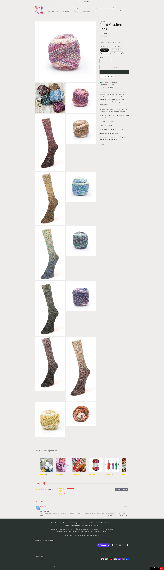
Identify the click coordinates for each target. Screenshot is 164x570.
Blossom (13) (105, 46)
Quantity (102, 57)
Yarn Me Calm (42, 566)
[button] (49, 8)
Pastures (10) (106, 43)
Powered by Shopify (50, 566)
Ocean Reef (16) (117, 50)
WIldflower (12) (118, 43)
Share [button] (102, 144)
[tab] (39, 502)
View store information (107, 87)
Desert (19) (118, 54)
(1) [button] (64, 488)
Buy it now (114, 72)
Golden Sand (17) (106, 54)
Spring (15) (104, 50)
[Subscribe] (64, 545)
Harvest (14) (117, 46)
